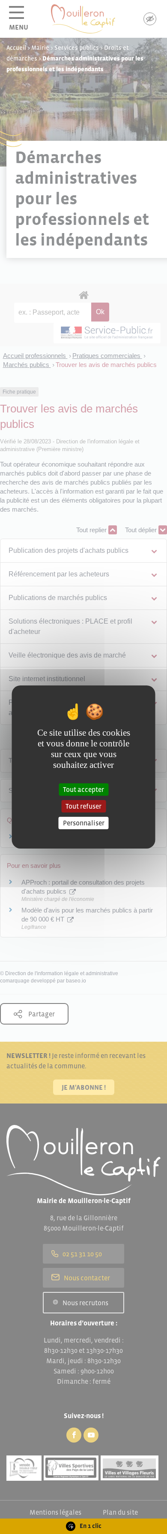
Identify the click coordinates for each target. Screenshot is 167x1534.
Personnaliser (83, 823)
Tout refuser (83, 806)
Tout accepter (83, 789)
